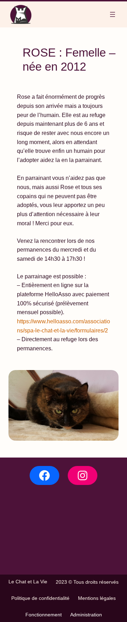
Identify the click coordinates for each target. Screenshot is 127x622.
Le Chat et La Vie (27, 581)
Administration (86, 614)
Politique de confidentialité (40, 598)
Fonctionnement (43, 614)
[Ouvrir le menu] (112, 14)
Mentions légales (97, 598)
